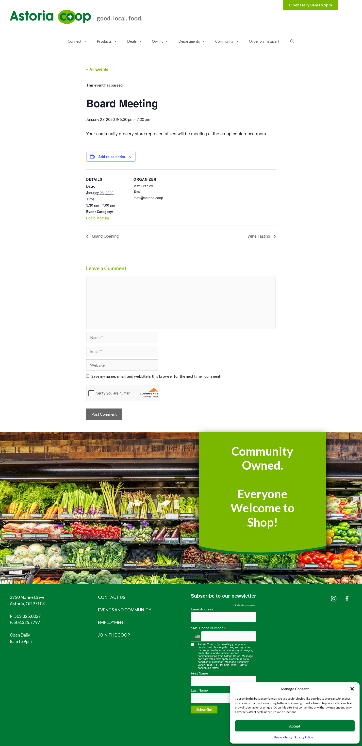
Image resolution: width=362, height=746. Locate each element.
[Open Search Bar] (291, 41)
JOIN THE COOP (114, 635)
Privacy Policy (283, 737)
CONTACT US (111, 597)
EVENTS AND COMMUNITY (124, 609)
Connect (75, 41)
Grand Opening (105, 236)
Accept (294, 726)
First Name (199, 673)
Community (224, 41)
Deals (132, 41)
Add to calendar (111, 156)
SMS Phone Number (208, 628)
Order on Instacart (264, 41)
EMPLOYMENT (112, 622)
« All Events (97, 69)
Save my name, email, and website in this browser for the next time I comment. (156, 376)
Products (104, 41)
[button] (352, 688)
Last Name (199, 690)
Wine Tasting (259, 236)
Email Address (202, 609)
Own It (157, 41)
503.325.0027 (27, 616)
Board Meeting (97, 217)
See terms (212, 667)
